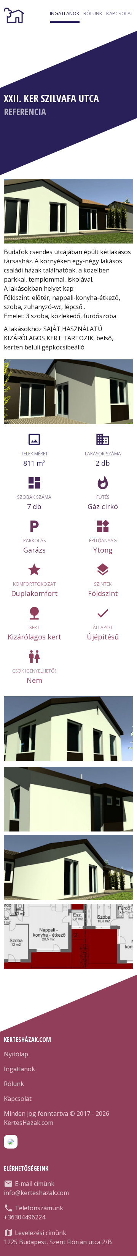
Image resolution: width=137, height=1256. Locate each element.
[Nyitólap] (14, 15)
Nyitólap (16, 1054)
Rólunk (92, 13)
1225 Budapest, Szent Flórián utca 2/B (58, 1242)
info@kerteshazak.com (36, 1193)
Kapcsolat (119, 13)
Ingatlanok (65, 13)
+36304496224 (24, 1217)
